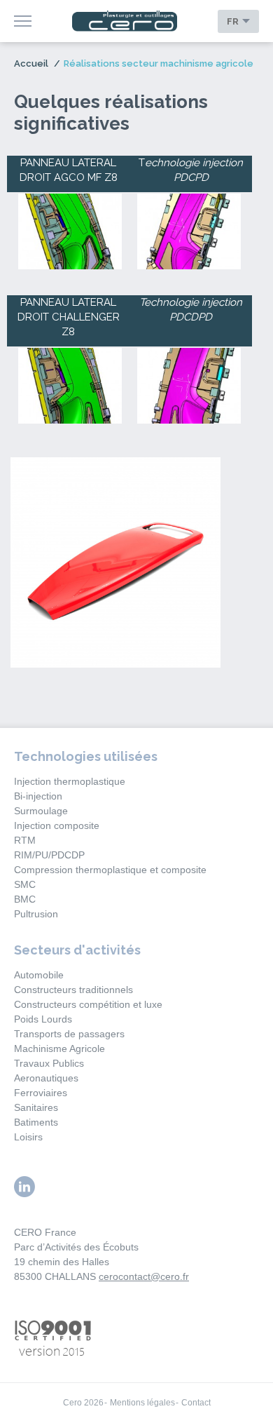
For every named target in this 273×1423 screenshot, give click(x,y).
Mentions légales (142, 1403)
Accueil (31, 63)
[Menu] (22, 21)
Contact (196, 1403)
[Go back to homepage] (124, 21)
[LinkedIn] (24, 1186)
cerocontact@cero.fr (144, 1276)
